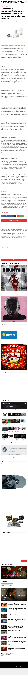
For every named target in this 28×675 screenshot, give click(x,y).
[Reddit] (18, 216)
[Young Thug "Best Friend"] (4, 632)
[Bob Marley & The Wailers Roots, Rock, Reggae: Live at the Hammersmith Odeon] (4, 649)
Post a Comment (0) (14, 220)
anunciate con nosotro (10, 666)
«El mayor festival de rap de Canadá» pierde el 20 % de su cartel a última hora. (17, 643)
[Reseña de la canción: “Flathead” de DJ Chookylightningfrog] (4, 621)
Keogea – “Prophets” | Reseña (15, 614)
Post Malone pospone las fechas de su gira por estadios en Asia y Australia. (17, 604)
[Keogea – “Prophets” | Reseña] (4, 616)
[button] (1, 2)
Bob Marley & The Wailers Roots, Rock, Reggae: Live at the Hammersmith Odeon (17, 648)
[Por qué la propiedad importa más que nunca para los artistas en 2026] (4, 638)
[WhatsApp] (20, 216)
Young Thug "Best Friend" (14, 630)
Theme (21, 663)
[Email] (23, 216)
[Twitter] (15, 216)
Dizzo (2, 655)
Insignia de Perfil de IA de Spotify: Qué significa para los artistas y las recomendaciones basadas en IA (17, 626)
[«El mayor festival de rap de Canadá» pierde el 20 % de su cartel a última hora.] (4, 643)
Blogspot (11, 663)
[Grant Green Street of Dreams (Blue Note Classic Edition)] (4, 610)
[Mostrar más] (26, 216)
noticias (10, 6)
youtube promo (20, 666)
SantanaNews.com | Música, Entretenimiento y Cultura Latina (14, 1)
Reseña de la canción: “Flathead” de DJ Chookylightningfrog (17, 620)
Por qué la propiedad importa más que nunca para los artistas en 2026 (17, 637)
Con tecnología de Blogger (8, 653)
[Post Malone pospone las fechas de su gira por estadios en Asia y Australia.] (4, 605)
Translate (11, 585)
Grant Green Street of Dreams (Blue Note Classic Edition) (17, 609)
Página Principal (4, 6)
